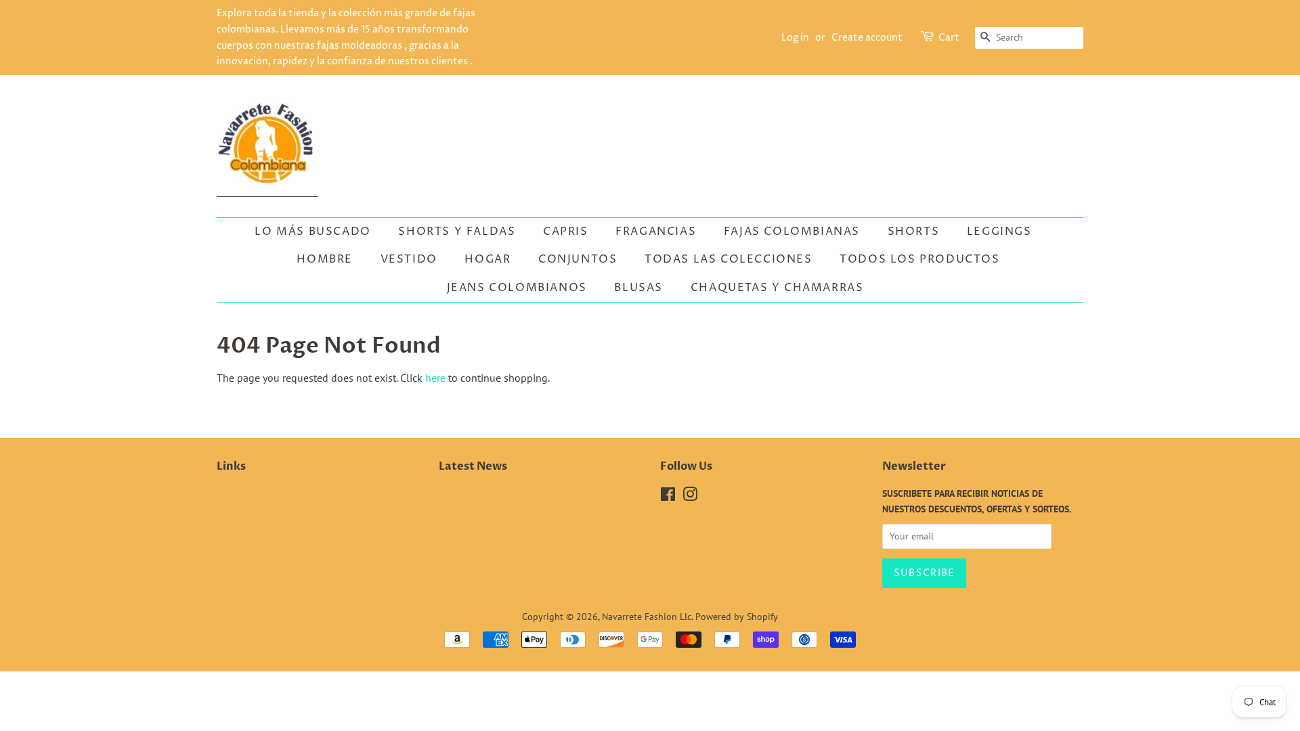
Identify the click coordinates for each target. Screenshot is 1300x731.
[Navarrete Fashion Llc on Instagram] (689, 497)
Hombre (325, 259)
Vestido (409, 259)
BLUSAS (638, 287)
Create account (867, 37)
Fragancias (655, 231)
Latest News (473, 466)
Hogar (487, 259)
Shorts (914, 231)
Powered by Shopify (736, 617)
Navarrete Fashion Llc (646, 617)
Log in (795, 37)
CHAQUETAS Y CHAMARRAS (777, 287)
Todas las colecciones (728, 259)
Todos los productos (919, 259)
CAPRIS (565, 231)
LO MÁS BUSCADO (312, 231)
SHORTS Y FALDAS (456, 231)
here (435, 377)
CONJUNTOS (577, 259)
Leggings (999, 231)
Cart (948, 37)
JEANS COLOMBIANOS (517, 287)
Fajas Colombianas (792, 231)
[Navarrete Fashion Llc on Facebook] (668, 497)
